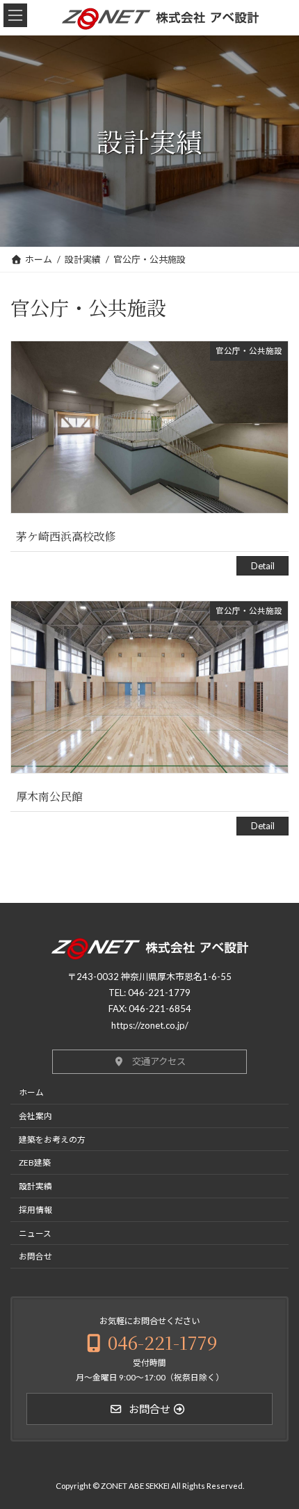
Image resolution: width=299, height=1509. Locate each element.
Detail (263, 565)
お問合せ (35, 1257)
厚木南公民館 (49, 796)
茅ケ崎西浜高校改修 (66, 536)
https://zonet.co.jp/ (149, 1025)
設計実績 (35, 1186)
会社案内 (35, 1115)
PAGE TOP (284, 1493)
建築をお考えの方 (52, 1139)
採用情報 (35, 1209)
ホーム (31, 1092)
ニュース (35, 1233)
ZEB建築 (35, 1163)
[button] (149, 1062)
